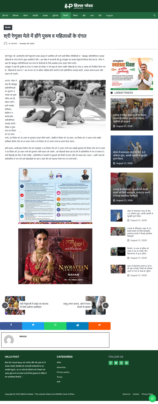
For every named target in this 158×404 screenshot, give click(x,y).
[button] (154, 15)
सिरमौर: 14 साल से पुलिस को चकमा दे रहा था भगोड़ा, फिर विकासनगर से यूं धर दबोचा (138, 251)
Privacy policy (63, 372)
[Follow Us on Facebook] (111, 363)
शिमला (75, 15)
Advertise (61, 367)
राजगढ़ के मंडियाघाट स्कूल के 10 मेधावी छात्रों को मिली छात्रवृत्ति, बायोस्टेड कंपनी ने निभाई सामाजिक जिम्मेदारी (131, 192)
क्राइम (45, 15)
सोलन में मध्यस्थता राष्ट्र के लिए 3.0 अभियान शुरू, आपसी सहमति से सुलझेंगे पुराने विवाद (130, 155)
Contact (136, 394)
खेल (84, 15)
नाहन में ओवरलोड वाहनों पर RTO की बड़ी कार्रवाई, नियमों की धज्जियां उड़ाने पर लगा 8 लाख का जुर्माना (139, 268)
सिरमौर (65, 15)
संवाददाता (14, 43)
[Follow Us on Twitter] (116, 363)
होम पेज (5, 15)
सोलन (25, 15)
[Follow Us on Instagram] (121, 363)
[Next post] (105, 305)
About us (126, 394)
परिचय (59, 362)
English (109, 15)
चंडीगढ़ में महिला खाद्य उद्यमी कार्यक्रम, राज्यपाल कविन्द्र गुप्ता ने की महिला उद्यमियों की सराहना (130, 118)
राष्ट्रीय (35, 15)
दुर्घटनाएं (55, 15)
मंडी (100, 15)
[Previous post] (5, 305)
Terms (59, 377)
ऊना (92, 15)
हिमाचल (15, 15)
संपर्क (58, 382)
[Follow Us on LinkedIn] (127, 363)
